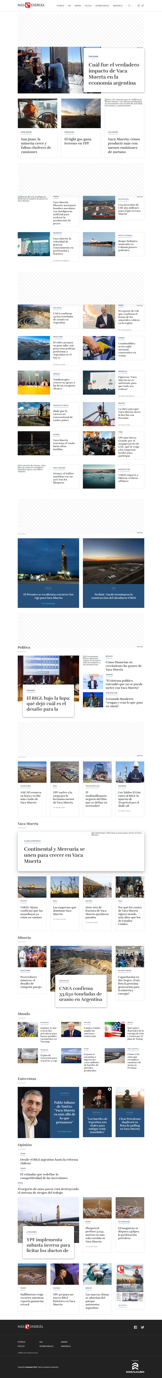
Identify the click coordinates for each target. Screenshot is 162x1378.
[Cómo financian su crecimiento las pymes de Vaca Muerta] (93, 663)
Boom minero (26, 132)
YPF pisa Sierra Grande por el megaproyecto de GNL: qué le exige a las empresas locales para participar (128, 446)
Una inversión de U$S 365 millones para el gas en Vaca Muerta (129, 209)
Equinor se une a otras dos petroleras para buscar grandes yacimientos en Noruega (48, 1035)
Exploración (44, 1022)
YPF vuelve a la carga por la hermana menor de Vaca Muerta (63, 797)
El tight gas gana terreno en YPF (77, 141)
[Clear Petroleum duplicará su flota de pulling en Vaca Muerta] (130, 1097)
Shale (55, 786)
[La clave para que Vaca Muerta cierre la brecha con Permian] (99, 414)
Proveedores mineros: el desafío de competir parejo (30, 982)
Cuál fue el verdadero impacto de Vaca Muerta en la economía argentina (114, 74)
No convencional (124, 1222)
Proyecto (23, 901)
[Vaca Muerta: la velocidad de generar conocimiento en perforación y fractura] (34, 244)
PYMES (120, 432)
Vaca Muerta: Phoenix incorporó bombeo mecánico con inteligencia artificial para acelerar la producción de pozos (64, 213)
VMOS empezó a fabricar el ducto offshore (128, 478)
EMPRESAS (56, 374)
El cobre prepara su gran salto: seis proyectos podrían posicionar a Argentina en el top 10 (64, 350)
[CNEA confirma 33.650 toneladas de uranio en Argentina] (34, 316)
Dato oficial (57, 308)
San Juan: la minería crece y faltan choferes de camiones (36, 145)
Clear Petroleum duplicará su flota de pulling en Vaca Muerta (130, 1123)
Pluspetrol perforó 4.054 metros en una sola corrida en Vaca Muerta (95, 1234)
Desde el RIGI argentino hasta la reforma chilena (49, 1161)
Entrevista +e (97, 1112)
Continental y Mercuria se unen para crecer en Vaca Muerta (54, 855)
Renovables (118, 6)
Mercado (48, 588)
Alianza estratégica (32, 841)
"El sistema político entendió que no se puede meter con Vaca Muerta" (124, 684)
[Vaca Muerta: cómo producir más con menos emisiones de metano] (124, 113)
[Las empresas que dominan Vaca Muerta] (64, 887)
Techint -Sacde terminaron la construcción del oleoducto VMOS (113, 596)
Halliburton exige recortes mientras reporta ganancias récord (32, 1299)
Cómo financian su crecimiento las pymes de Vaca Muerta (124, 665)
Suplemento (122, 1305)
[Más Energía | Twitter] (142, 5)
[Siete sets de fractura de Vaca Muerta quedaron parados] (97, 887)
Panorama (93, 56)
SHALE (55, 901)
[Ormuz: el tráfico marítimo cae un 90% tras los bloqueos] (34, 477)
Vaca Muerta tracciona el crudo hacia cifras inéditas (64, 445)
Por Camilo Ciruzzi (124, 811)
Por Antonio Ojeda (59, 364)
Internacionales (102, 6)
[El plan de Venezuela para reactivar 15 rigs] (28, 1055)
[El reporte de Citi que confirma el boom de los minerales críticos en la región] (99, 316)
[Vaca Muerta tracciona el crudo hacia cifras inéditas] (34, 443)
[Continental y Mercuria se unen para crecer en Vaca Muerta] (118, 851)
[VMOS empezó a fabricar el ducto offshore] (99, 477)
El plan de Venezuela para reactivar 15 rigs (48, 1058)
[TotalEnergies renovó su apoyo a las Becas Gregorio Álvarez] (34, 383)
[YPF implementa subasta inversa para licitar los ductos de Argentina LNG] (48, 1220)
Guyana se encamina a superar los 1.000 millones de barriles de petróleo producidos (91, 1062)
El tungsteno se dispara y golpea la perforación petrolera (128, 1233)
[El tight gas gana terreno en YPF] (81, 113)
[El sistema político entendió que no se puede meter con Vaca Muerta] (93, 681)
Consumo (121, 338)
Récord (88, 1222)
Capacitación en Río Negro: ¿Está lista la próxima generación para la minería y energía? (128, 985)
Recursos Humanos (124, 970)
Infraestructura (124, 469)
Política (88, 6)
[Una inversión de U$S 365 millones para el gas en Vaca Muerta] (99, 208)
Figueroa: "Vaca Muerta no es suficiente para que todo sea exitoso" (127, 383)
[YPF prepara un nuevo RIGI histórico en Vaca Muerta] (64, 1274)
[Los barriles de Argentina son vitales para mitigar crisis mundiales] (97, 1097)
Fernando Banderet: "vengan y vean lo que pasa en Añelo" (124, 702)
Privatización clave (92, 786)
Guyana (86, 1049)
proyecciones (58, 337)
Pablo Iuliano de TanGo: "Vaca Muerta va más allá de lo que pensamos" (64, 1112)
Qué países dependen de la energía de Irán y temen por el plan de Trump (135, 1033)
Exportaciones (25, 786)
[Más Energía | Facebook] (138, 5)
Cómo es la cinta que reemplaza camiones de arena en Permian (134, 1061)
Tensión (23, 1288)
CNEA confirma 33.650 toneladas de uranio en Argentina (63, 318)
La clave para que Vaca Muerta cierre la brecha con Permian (129, 413)
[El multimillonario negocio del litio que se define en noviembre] (97, 772)
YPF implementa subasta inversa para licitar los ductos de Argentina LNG (48, 1248)
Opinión (22, 1154)
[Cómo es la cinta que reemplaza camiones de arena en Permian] (115, 1055)
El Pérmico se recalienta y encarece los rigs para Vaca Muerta (48, 596)
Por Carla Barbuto (48, 603)
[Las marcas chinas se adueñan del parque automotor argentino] (97, 1274)
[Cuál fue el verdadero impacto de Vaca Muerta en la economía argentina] (81, 70)
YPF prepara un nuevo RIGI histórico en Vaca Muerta (64, 1299)
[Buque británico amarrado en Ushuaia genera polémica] (99, 244)
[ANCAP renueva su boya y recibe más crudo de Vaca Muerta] (32, 772)
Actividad (129, 1112)
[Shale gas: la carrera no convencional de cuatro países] (34, 414)
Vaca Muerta (113, 132)
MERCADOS (109, 656)
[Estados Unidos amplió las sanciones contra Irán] (71, 1029)
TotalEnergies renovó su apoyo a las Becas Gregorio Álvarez (64, 384)
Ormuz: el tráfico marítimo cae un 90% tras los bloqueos (63, 478)
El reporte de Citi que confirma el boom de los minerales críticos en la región (129, 317)
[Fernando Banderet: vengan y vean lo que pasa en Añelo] (93, 699)
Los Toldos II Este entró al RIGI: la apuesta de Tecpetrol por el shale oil (129, 799)
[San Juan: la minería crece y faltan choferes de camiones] (37, 113)
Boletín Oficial (123, 199)
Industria (121, 403)
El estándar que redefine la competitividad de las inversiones (44, 1176)
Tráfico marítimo (59, 468)
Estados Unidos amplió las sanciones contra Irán (92, 1032)
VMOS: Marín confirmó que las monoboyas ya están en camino (31, 912)
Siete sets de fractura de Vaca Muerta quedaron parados (97, 912)
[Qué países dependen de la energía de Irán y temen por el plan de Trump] (115, 1029)
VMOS (113, 588)
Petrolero (87, 1022)
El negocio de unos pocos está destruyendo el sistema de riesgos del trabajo (48, 1191)
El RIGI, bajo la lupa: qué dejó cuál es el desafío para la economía (48, 706)
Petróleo (60, 6)
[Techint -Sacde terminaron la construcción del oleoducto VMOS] (113, 561)
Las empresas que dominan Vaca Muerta (64, 911)
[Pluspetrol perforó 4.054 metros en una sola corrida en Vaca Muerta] (97, 1208)
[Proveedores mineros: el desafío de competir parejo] (32, 956)
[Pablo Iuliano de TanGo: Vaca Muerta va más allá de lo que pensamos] (34, 1112)
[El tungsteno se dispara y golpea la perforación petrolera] (130, 1208)
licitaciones (32, 1232)
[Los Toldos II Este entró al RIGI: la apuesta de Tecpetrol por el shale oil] (130, 772)
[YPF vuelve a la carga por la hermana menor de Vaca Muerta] (64, 772)
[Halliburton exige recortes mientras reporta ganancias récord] (32, 1274)
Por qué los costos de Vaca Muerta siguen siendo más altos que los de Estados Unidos (130, 916)
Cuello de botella (133, 1049)
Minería (78, 6)
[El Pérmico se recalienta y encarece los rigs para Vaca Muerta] (48, 561)
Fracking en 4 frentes (60, 405)
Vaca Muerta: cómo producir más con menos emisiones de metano (124, 145)
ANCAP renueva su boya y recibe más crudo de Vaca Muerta (30, 797)
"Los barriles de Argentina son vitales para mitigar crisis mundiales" (97, 1125)
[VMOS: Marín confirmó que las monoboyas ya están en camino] (32, 887)
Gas (69, 6)
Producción (69, 132)
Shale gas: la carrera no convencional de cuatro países (63, 416)
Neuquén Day (57, 233)
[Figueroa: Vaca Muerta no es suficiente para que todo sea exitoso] (99, 383)
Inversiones (122, 786)
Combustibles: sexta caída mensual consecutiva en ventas (127, 349)
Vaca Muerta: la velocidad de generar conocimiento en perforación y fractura (63, 246)
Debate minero (25, 970)
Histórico (56, 435)
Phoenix (56, 197)
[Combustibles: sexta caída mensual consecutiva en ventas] (99, 348)
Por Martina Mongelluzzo (61, 261)
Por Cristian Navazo (124, 330)
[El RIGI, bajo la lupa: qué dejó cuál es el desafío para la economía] (48, 678)
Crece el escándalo (125, 235)
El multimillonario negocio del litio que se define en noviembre (96, 799)
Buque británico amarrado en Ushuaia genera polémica (128, 246)
